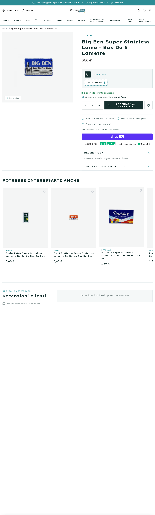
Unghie (59, 20)
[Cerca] (139, 10)
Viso (28, 20)
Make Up (37, 20)
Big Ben (87, 35)
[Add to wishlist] (148, 105)
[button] (37, 67)
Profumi (82, 20)
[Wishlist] (144, 10)
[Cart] (150, 10)
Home (5, 28)
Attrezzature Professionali (97, 20)
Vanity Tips (131, 20)
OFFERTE (5, 20)
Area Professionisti (146, 20)
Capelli (17, 20)
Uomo (70, 20)
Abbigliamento (116, 20)
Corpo (47, 20)
